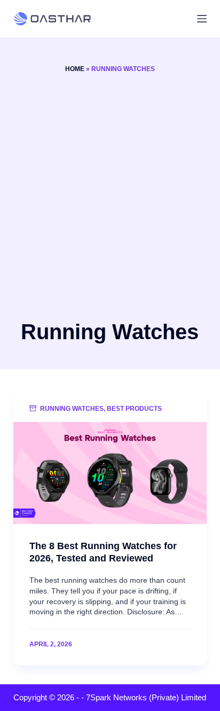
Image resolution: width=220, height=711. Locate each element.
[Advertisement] (110, 195)
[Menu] (202, 19)
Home (74, 69)
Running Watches (72, 408)
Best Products (134, 408)
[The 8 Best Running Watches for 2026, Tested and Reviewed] (110, 473)
